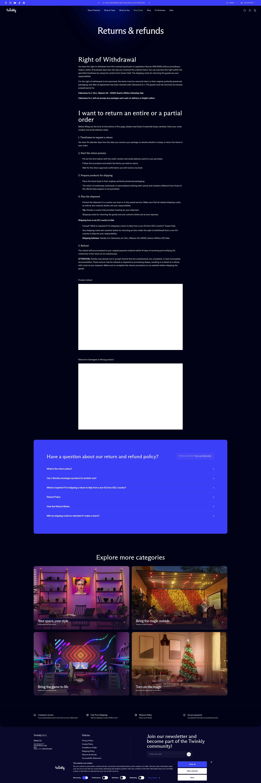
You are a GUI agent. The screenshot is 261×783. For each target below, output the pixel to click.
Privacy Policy (87, 741)
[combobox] (231, 3)
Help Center (141, 2)
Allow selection (192, 771)
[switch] (105, 777)
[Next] (149, 3)
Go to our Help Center (203, 456)
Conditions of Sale (89, 748)
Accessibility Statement (91, 758)
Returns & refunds (89, 755)
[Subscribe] (189, 754)
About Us (38, 740)
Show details (152, 778)
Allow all (192, 764)
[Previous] (99, 3)
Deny (192, 777)
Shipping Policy (88, 751)
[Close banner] (211, 762)
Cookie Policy (87, 744)
